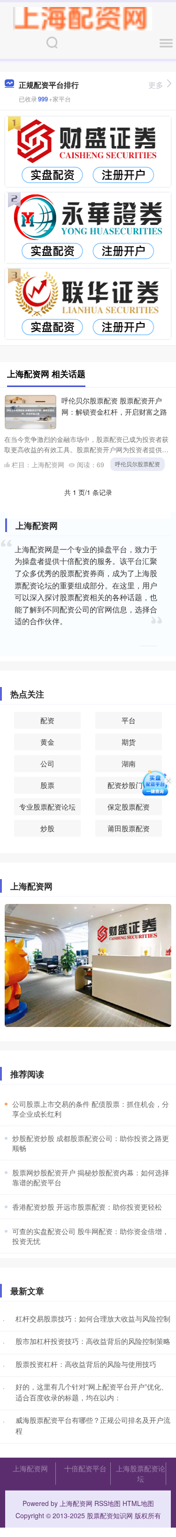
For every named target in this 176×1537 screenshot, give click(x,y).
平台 (129, 720)
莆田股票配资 (128, 828)
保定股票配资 (128, 806)
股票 (47, 785)
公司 (47, 763)
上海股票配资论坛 (140, 1473)
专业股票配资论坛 (47, 806)
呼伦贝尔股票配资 (137, 464)
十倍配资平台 (85, 1468)
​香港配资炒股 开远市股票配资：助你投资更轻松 (87, 1207)
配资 (47, 720)
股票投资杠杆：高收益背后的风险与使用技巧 (85, 1364)
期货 (129, 742)
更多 (155, 84)
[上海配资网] (82, 18)
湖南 (129, 763)
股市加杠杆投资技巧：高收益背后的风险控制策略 (92, 1341)
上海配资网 (30, 1468)
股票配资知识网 (110, 1515)
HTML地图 (138, 1503)
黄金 (47, 742)
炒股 (47, 828)
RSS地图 (107, 1503)
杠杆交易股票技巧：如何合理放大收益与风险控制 (92, 1318)
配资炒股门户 (128, 785)
